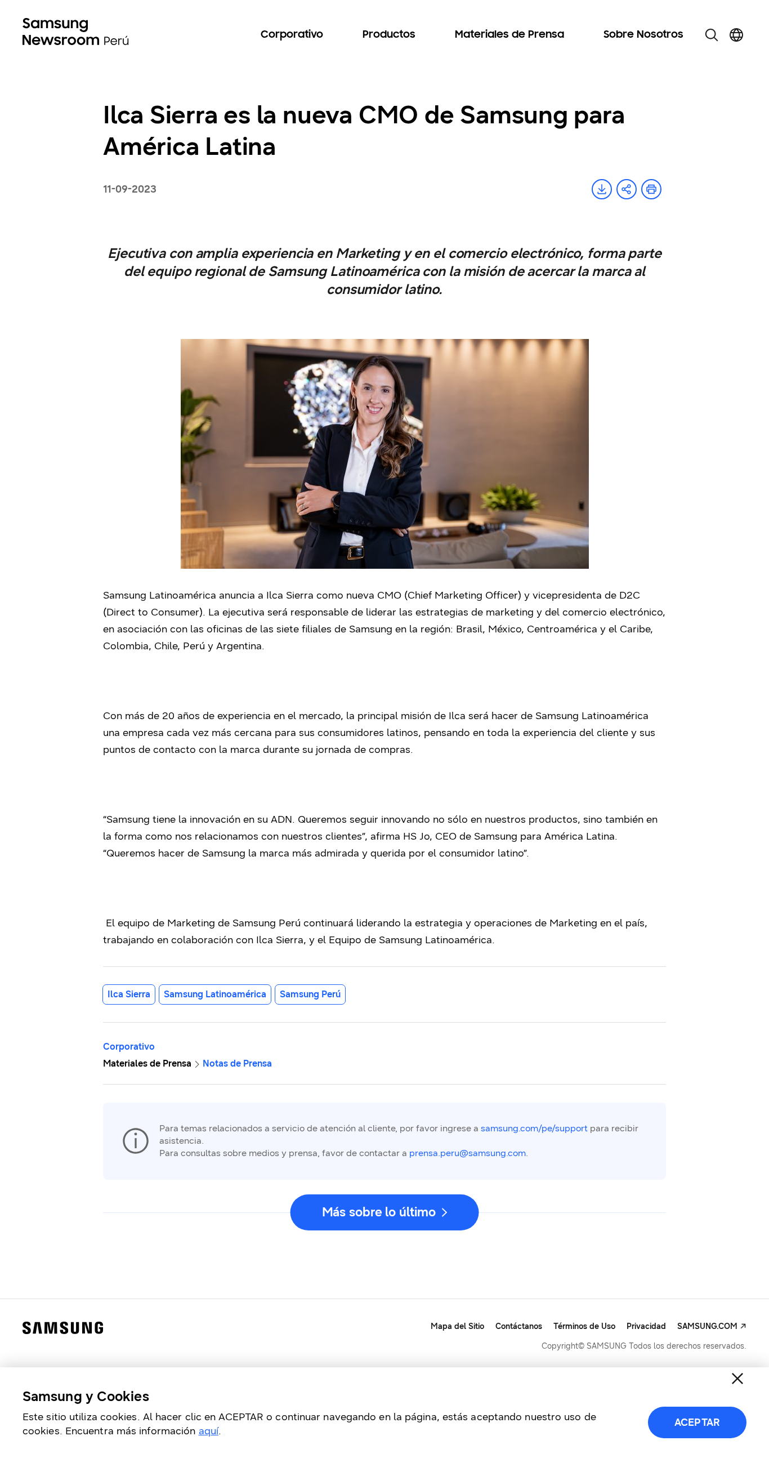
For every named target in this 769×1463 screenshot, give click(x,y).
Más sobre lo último (379, 1212)
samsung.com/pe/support (534, 1128)
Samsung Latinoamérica (215, 994)
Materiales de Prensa (509, 35)
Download (602, 189)
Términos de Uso (584, 1326)
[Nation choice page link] (736, 35)
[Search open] (711, 35)
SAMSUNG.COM (707, 1326)
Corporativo (292, 35)
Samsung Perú (310, 994)
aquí (208, 1431)
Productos (389, 35)
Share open (626, 189)
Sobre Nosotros (643, 35)
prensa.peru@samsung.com (467, 1153)
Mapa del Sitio (457, 1326)
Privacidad (646, 1326)
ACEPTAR (697, 1422)
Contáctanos (518, 1326)
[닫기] (737, 1379)
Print (651, 189)
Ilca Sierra (129, 994)
